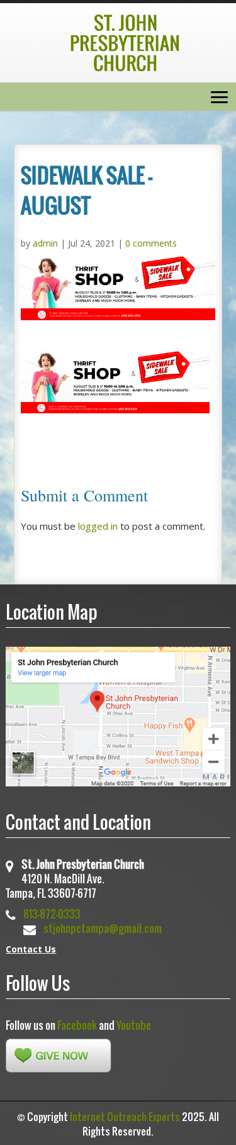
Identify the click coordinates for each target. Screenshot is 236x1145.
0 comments (151, 243)
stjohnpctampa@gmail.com (102, 928)
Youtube (133, 1025)
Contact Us (31, 949)
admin (45, 243)
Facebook (77, 1025)
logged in (98, 526)
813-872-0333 (52, 914)
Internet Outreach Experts (125, 1116)
